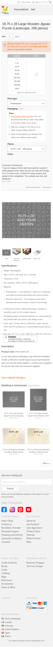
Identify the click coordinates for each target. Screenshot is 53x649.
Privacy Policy (33, 531)
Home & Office (8, 587)
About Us (30, 521)
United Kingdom (12, 629)
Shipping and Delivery (12, 535)
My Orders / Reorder (11, 528)
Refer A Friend (33, 538)
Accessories (7, 584)
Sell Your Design (34, 566)
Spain (7, 633)
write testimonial (33, 187)
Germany (9, 626)
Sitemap (30, 535)
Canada (8, 622)
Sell (33, 9)
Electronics (6, 580)
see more (47, 187)
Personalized (21, 9)
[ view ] (21, 109)
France (8, 636)
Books (4, 566)
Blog (28, 542)
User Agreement (34, 528)
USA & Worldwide (13, 619)
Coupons (5, 542)
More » (46, 463)
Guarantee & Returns (11, 538)
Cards (4, 570)
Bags (3, 577)
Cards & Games (9, 563)
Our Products (32, 524)
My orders (26, 2)
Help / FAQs (7, 521)
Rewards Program (10, 531)
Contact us (6, 524)
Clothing (5, 573)
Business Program (35, 563)
